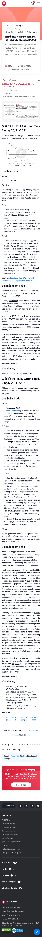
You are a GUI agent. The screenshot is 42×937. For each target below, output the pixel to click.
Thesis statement (13, 411)
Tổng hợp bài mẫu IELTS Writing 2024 (21, 720)
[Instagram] (38, 806)
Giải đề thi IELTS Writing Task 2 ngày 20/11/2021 (19, 97)
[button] (28, 3)
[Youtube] (26, 806)
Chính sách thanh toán (10, 834)
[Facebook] (20, 806)
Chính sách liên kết (8, 831)
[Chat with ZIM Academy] (37, 932)
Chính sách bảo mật (9, 824)
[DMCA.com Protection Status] (6, 930)
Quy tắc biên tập (12, 70)
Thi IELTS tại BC (7, 820)
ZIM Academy (13, 66)
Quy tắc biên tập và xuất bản (12, 842)
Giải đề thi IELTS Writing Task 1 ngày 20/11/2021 (19, 84)
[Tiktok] (32, 806)
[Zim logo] (4, 3)
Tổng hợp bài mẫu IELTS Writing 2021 (21, 717)
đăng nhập (15, 756)
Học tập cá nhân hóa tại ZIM (11, 853)
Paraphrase (6, 181)
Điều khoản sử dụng (9, 827)
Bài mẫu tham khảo (10, 90)
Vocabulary (8, 93)
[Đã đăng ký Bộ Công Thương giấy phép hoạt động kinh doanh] (17, 930)
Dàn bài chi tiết (9, 87)
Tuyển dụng (6, 845)
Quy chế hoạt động (8, 838)
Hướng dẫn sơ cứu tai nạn (11, 849)
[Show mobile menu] (38, 3)
